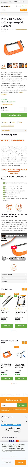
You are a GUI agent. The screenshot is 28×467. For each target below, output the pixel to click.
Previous (23, 289)
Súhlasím (20, 462)
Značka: (7, 126)
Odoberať (22, 405)
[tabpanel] (7, 310)
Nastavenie (14, 456)
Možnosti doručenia (8, 104)
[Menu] (26, 6)
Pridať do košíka (15, 115)
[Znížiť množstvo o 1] (25, 110)
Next (25, 289)
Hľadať (23, 10)
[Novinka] (21, 354)
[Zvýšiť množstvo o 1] (25, 108)
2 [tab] (13, 383)
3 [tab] (14, 383)
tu (2, 450)
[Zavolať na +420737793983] (17, 6)
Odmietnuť (8, 462)
